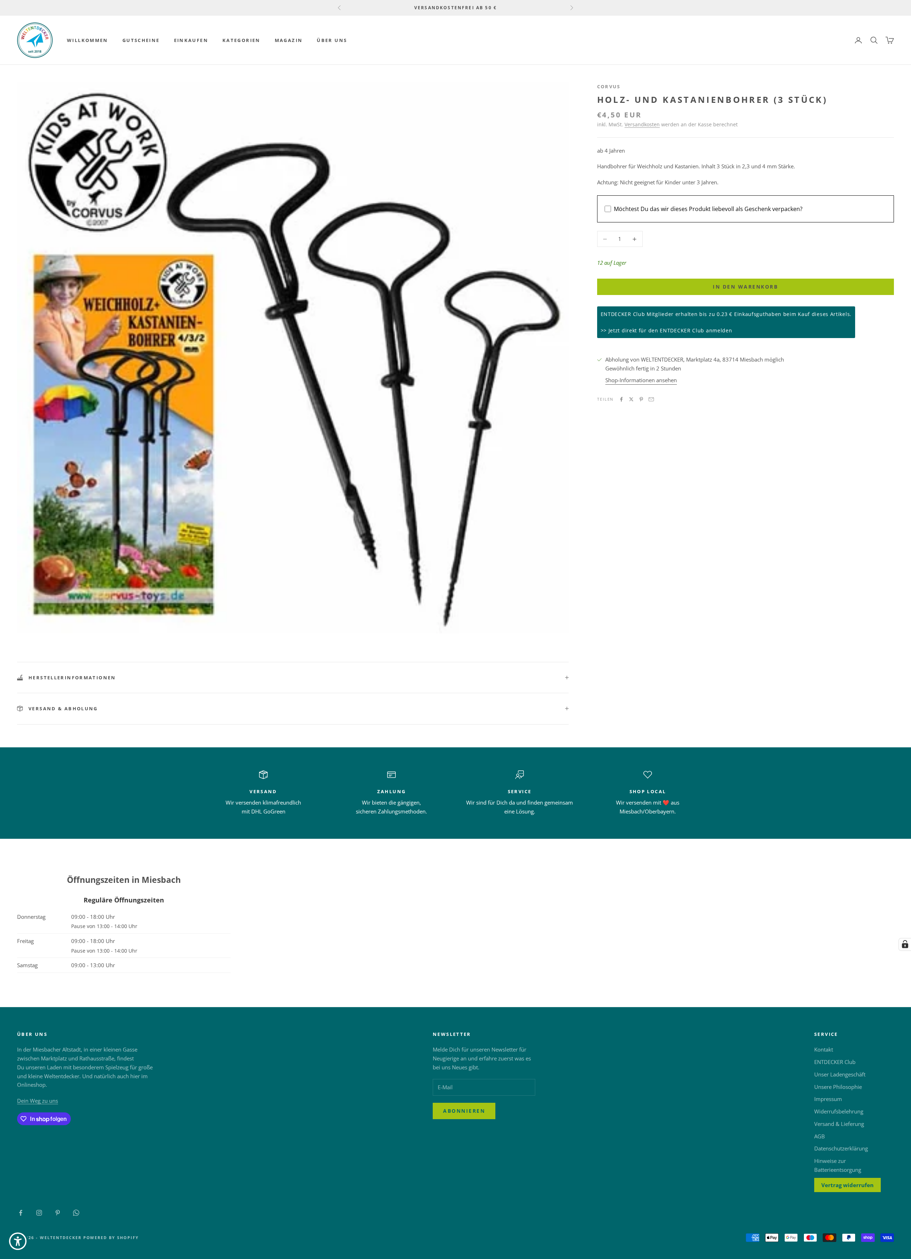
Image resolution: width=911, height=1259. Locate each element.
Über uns (332, 40)
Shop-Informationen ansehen (641, 380)
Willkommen (87, 40)
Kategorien (241, 40)
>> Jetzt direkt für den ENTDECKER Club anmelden (666, 330)
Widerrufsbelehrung (838, 1111)
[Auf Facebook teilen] (621, 399)
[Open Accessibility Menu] (17, 1241)
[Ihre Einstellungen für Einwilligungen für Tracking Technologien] (905, 944)
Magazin (289, 40)
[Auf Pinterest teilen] (641, 399)
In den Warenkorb (745, 287)
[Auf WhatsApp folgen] (76, 1212)
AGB (819, 1136)
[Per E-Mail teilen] (651, 399)
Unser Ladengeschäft (839, 1074)
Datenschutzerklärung (841, 1148)
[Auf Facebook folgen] (20, 1212)
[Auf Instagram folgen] (39, 1212)
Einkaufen (191, 40)
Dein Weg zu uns (37, 1100)
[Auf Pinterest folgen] (57, 1212)
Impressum (828, 1098)
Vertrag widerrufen (847, 1185)
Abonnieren (464, 1110)
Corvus (609, 86)
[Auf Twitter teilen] (631, 399)
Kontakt (823, 1049)
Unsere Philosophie (838, 1086)
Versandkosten (642, 124)
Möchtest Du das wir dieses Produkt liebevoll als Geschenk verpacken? (708, 209)
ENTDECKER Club (834, 1061)
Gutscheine (141, 40)
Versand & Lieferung (839, 1123)
